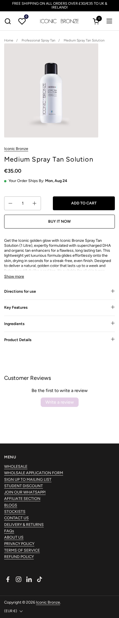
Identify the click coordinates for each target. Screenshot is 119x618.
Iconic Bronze (16, 148)
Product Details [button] (18, 339)
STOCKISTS (14, 511)
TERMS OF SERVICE (22, 550)
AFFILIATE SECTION (22, 498)
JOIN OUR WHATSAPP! (25, 492)
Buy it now (59, 221)
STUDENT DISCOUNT (23, 486)
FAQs (9, 531)
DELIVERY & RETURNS (24, 524)
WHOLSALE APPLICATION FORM (33, 473)
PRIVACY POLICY (19, 543)
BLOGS (10, 505)
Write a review (59, 402)
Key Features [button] (16, 307)
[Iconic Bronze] (59, 21)
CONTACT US (16, 518)
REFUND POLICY (19, 556)
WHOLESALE (15, 466)
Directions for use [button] (20, 291)
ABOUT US (14, 537)
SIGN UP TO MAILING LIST (27, 479)
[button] (7, 21)
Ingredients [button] (14, 323)
